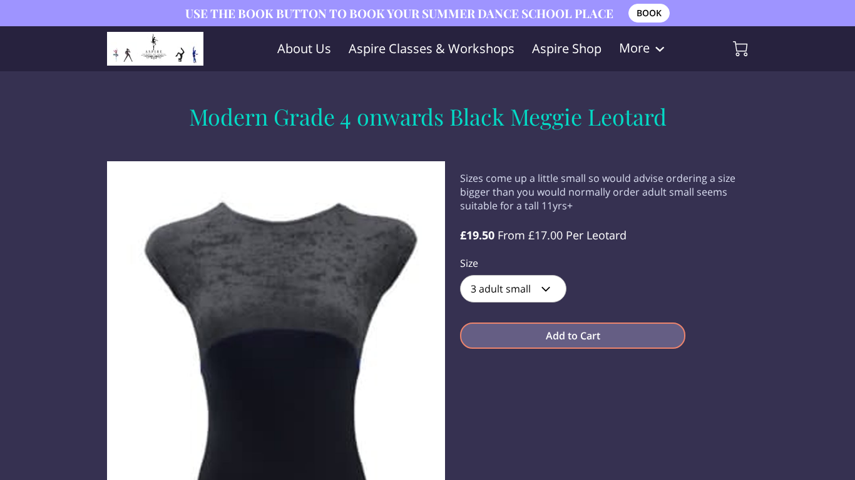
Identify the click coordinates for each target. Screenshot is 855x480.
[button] (513, 289)
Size (469, 263)
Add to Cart (573, 335)
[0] (740, 48)
